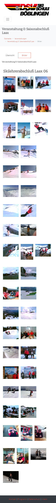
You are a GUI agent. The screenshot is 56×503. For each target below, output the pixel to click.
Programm (22, 499)
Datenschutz (34, 499)
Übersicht (10, 55)
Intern (44, 499)
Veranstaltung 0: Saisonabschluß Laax (20, 41)
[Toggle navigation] (7, 19)
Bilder (24, 55)
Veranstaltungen (20, 39)
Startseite (7, 39)
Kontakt (12, 499)
